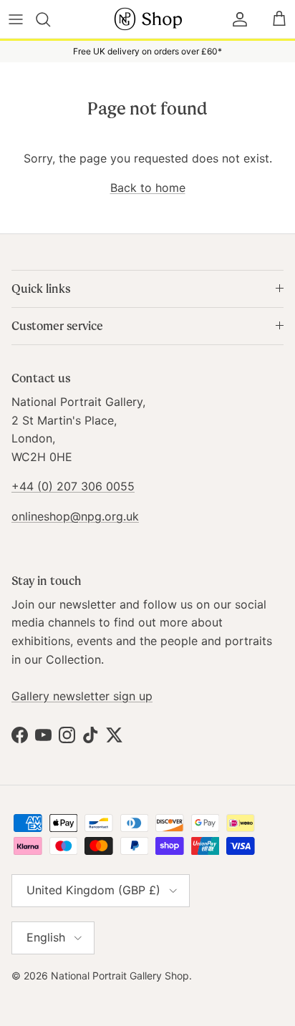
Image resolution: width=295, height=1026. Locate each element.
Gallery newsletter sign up (82, 696)
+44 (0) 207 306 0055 (73, 486)
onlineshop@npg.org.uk (75, 516)
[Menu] (16, 19)
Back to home (147, 187)
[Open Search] (51, 19)
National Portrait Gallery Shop (120, 975)
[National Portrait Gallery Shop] (147, 19)
